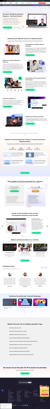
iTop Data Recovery (10, 396)
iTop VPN (9, 391)
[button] (21, 90)
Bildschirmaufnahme (27, 396)
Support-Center (35, 391)
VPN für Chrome (19, 396)
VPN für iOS (18, 394)
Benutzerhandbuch (35, 393)
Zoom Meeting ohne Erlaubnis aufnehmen (24, 307)
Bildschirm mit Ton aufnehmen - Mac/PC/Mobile (8, 308)
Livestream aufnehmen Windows (38, 307)
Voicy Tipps (26, 395)
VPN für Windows (19, 391)
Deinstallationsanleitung (36, 395)
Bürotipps (26, 394)
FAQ (33, 392)
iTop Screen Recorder (10, 392)
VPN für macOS (19, 392)
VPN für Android (19, 395)
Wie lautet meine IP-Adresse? (28, 392)
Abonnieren (29, 382)
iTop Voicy (9, 394)
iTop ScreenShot (10, 395)
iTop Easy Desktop (10, 393)
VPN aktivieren (35, 394)
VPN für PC (18, 393)
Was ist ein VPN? (27, 391)
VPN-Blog (26, 393)
